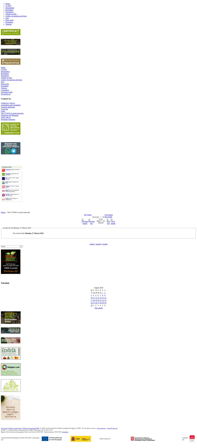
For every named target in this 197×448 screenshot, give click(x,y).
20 (98, 300)
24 (92, 303)
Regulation (5, 74)
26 (96, 303)
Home (3, 67)
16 (105, 298)
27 (98, 303)
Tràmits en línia (6, 78)
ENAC (7, 198)
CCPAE (4, 70)
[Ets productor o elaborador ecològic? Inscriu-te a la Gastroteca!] (11, 359)
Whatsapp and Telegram (9, 115)
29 (103, 303)
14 (101, 298)
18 (94, 300)
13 (98, 298)
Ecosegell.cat (5, 94)
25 (94, 303)
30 (105, 303)
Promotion (4, 86)
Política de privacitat (15, 428)
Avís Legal (4, 428)
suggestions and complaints (11, 105)
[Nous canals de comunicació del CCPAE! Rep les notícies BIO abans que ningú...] (10, 154)
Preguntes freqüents (8, 119)
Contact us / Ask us (8, 103)
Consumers (5, 90)
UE (6, 177)
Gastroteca (8, 173)
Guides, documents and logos (11, 80)
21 (101, 300)
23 (105, 300)
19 (96, 300)
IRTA (6, 190)
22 (103, 300)
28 (101, 303)
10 (92, 298)
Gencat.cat (8, 169)
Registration (5, 72)
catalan (92, 244)
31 (92, 305)
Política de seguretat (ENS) (30, 428)
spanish (98, 244)
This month (98, 308)
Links (3, 111)
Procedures (5, 76)
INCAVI (7, 194)
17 (92, 300)
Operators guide (6, 92)
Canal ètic (4, 109)
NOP (6, 182)
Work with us (6, 117)
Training (4, 88)
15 (103, 298)
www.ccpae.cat (101, 428)
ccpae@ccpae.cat (112, 428)
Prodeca (7, 186)
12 (96, 298)
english (105, 244)
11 (94, 298)
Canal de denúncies (8, 107)
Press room (5, 84)
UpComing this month (109, 216)
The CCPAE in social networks (12, 113)
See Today (88, 215)
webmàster (65, 432)
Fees (2, 82)
